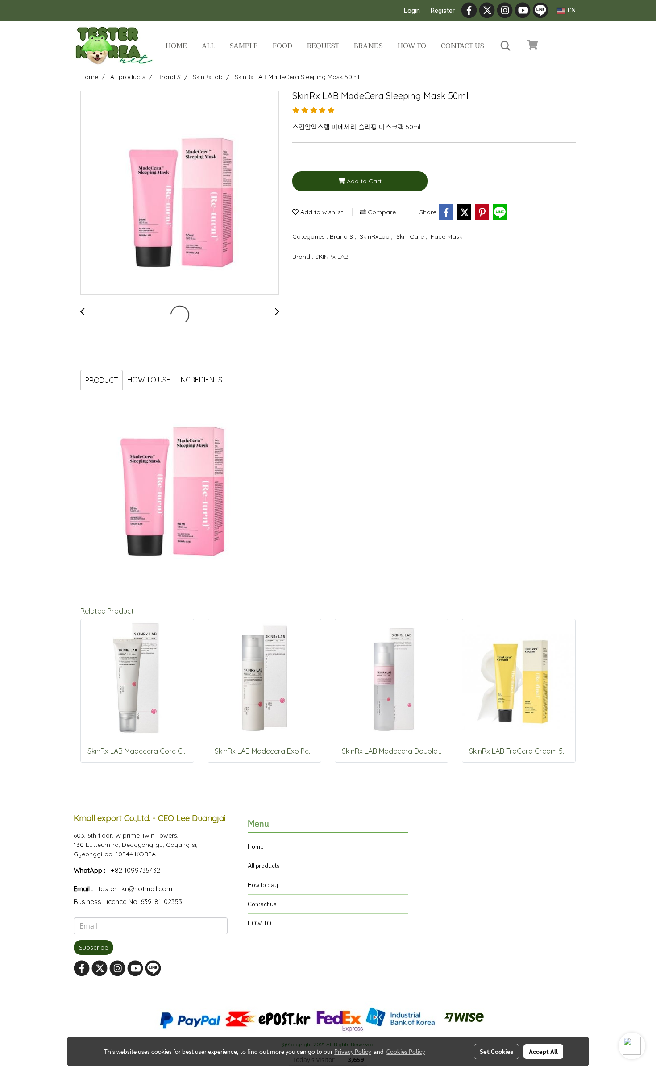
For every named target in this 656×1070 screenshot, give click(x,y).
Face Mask (446, 236)
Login (412, 11)
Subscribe (93, 947)
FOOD (282, 46)
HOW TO (259, 923)
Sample (244, 46)
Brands (368, 46)
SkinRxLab (375, 236)
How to (412, 46)
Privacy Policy (352, 1051)
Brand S (342, 236)
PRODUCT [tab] (101, 380)
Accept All (543, 1051)
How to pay (263, 884)
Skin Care (411, 236)
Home (176, 46)
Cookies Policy (405, 1051)
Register (443, 11)
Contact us (462, 46)
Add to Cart (363, 181)
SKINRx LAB (332, 257)
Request (323, 46)
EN (570, 10)
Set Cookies (496, 1051)
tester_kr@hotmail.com (135, 888)
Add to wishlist (321, 212)
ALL (208, 46)
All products (264, 865)
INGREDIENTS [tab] (200, 379)
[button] (505, 45)
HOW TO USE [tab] (148, 379)
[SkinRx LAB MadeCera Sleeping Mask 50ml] (179, 193)
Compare (381, 212)
